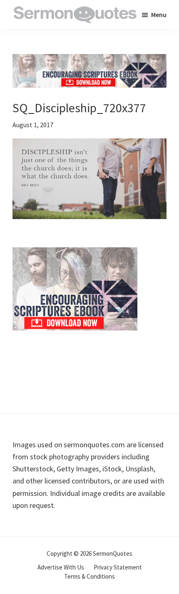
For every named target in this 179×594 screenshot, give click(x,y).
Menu (159, 14)
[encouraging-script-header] (89, 60)
